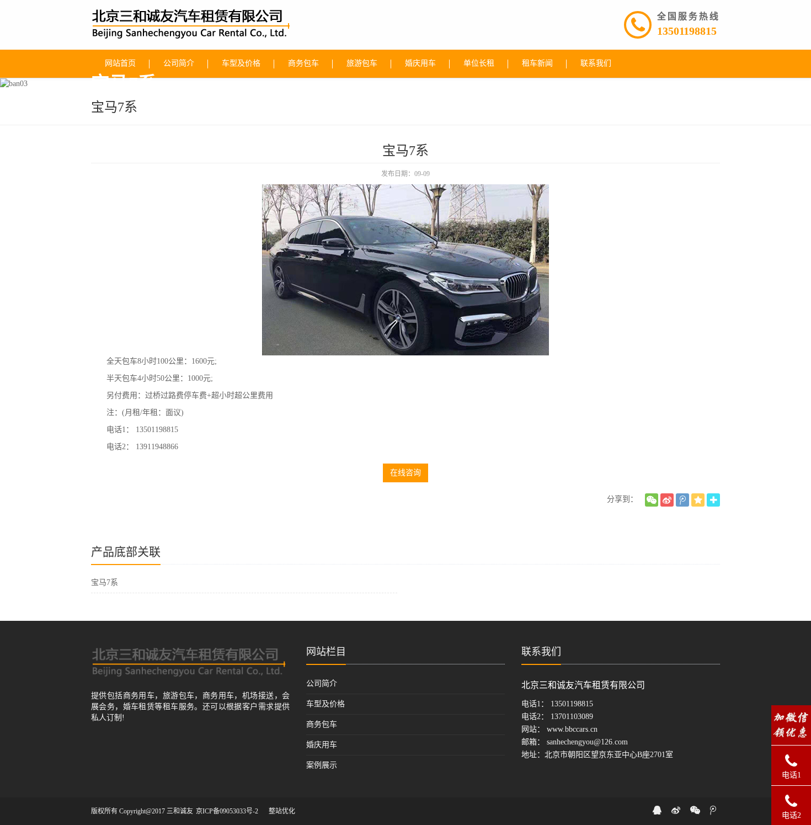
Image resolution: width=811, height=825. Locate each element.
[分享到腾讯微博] (682, 500)
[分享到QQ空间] (698, 500)
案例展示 (321, 765)
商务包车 (321, 724)
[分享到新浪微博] (667, 500)
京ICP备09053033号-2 (227, 811)
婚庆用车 (321, 745)
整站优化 (282, 811)
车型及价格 (325, 704)
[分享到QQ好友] (657, 810)
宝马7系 (104, 582)
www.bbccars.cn (572, 729)
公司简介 (321, 683)
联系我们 (541, 651)
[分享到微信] (651, 500)
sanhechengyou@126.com (587, 742)
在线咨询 (405, 473)
